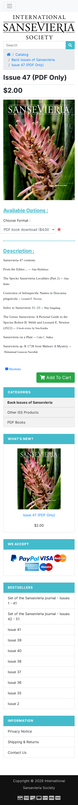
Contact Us (17, 752)
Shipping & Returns (23, 742)
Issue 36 (14, 682)
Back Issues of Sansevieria (33, 59)
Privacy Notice (20, 731)
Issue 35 (14, 693)
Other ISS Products (23, 412)
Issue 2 (13, 703)
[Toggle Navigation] (9, 6)
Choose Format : (18, 220)
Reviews (14, 369)
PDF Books (16, 422)
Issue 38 (14, 661)
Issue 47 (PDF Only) (27, 65)
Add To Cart (58, 377)
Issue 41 (14, 629)
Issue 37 (14, 672)
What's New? (20, 439)
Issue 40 (14, 651)
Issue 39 (14, 640)
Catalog (21, 54)
